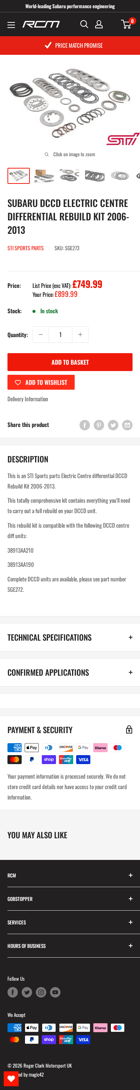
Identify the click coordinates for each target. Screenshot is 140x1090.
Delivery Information (27, 399)
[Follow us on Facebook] (12, 992)
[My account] (99, 24)
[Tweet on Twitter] (113, 424)
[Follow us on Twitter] (27, 992)
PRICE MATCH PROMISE (79, 45)
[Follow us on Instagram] (41, 992)
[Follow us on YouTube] (55, 992)
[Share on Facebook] (85, 424)
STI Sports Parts (25, 248)
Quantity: (17, 334)
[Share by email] (127, 424)
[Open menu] (11, 25)
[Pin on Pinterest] (99, 424)
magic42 (36, 1074)
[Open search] (84, 24)
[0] (126, 24)
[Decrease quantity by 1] (41, 334)
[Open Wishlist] (11, 1078)
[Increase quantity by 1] (80, 334)
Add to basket (70, 362)
